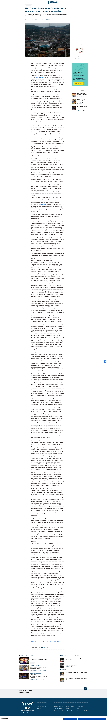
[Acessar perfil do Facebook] (26, 708)
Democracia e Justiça (34, 665)
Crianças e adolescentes (35, 673)
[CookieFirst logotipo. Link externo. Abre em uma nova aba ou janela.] (1, 717)
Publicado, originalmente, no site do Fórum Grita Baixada (46, 642)
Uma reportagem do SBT (42, 77)
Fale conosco (39, 708)
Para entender (33, 670)
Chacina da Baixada (42, 204)
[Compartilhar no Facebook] (39, 647)
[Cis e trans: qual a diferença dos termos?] (33, 660)
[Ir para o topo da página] (85, 688)
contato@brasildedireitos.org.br (27, 710)
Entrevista (28, 4)
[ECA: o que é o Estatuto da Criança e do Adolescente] (33, 676)
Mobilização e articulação (70, 710)
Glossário (32, 679)
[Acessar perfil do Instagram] (29, 708)
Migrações (67, 708)
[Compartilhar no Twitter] (42, 647)
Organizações (39, 710)
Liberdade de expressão (70, 706)
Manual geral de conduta (41, 706)
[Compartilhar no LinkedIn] (44, 647)
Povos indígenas (80, 706)
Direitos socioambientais (58, 710)
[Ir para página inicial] (53, 2)
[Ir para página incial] (27, 704)
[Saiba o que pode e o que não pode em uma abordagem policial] (33, 668)
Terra (78, 708)
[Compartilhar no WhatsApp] (47, 647)
